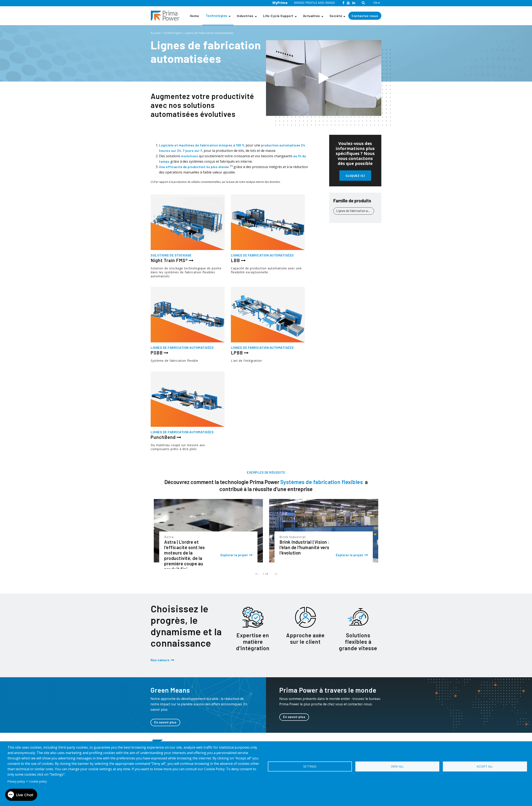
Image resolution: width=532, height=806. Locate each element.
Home (194, 16)
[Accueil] (167, 16)
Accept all (485, 766)
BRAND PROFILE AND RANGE (314, 3)
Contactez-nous (365, 16)
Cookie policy (38, 781)
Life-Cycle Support (278, 16)
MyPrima (279, 2)
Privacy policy (16, 781)
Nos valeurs (160, 660)
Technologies (216, 15)
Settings (309, 766)
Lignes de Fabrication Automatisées (209, 33)
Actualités (311, 16)
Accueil (155, 33)
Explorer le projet (234, 555)
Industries (245, 16)
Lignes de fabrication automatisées (355, 211)
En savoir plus (165, 722)
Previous (257, 573)
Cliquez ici (355, 175)
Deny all (397, 766)
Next (275, 573)
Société (336, 16)
